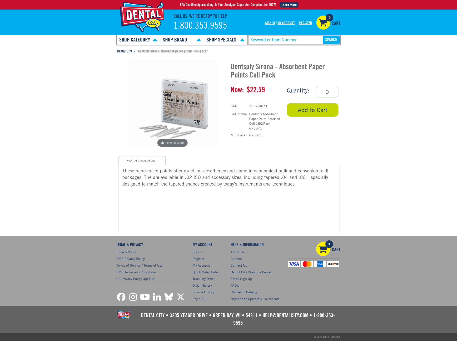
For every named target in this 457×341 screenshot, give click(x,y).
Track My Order (204, 279)
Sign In (270, 23)
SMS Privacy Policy (130, 259)
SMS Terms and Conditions (136, 272)
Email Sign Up (241, 279)
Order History (202, 285)
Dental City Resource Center (251, 272)
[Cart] (323, 23)
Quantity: (298, 90)
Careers (236, 259)
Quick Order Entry (206, 272)
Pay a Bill (199, 299)
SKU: (234, 106)
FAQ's (235, 285)
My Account (286, 23)
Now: (237, 90)
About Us (237, 252)
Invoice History (203, 292)
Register (305, 23)
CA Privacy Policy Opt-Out (135, 279)
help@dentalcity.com (285, 315)
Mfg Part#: (239, 135)
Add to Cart (312, 110)
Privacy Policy (126, 252)
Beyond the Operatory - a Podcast (255, 299)
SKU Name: (239, 114)
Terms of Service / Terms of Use (139, 265)
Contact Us (239, 265)
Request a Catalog (244, 292)
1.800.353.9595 (200, 26)
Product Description (140, 161)
